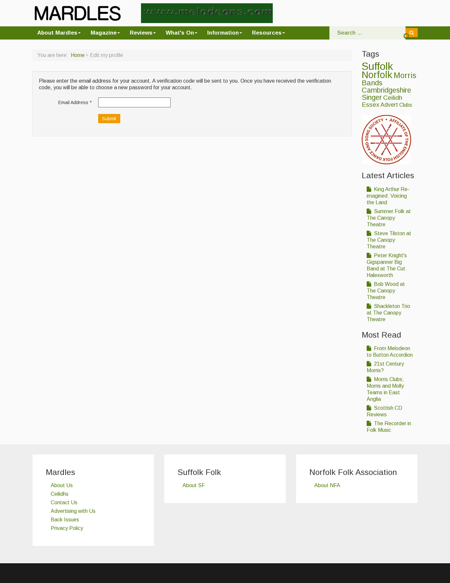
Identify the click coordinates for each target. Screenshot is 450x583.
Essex (370, 104)
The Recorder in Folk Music (389, 427)
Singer (372, 97)
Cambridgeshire (386, 90)
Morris (405, 75)
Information (223, 33)
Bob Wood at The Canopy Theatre (386, 290)
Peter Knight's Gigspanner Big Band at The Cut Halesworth (387, 265)
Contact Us (64, 502)
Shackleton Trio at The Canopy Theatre (388, 312)
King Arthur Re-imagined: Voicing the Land (388, 195)
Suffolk (377, 66)
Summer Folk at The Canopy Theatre (389, 217)
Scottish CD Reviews (384, 411)
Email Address (75, 102)
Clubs (405, 105)
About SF (194, 485)
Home (78, 55)
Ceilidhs (60, 494)
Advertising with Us (73, 511)
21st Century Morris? (385, 367)
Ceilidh (392, 97)
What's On (180, 33)
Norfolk (377, 74)
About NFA (327, 485)
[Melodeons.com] (207, 12)
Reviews (141, 33)
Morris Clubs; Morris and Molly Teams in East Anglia (385, 389)
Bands (372, 83)
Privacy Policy (67, 528)
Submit (109, 118)
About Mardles (57, 33)
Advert (389, 104)
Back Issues (65, 519)
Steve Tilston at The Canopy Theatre (389, 240)
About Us (62, 485)
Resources (267, 33)
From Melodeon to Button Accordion (390, 352)
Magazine (104, 33)
